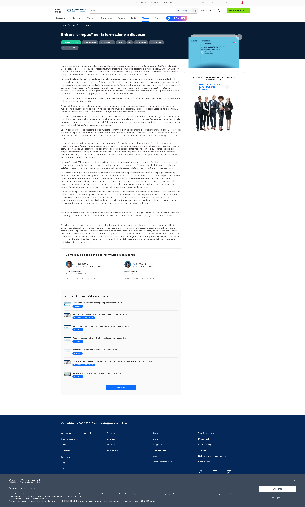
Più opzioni (278, 497)
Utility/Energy (156, 42)
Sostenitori (230, 3)
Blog (204, 3)
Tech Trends (140, 42)
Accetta (277, 489)
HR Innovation (107, 42)
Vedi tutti (121, 388)
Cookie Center (205, 462)
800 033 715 (83, 264)
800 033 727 (141, 264)
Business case (85, 25)
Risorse (72, 25)
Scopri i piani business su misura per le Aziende (210, 86)
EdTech (120, 42)
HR (129, 42)
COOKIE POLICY (147, 501)
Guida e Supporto (140, 2)
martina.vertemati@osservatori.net (92, 266)
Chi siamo (216, 3)
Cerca (195, 10)
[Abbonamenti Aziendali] (227, 87)
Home (64, 25)
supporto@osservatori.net (147, 266)
